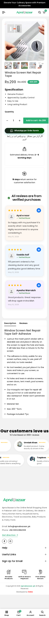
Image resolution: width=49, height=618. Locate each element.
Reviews (23, 323)
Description (10, 323)
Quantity (9, 111)
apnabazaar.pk (28, 586)
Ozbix (30, 592)
